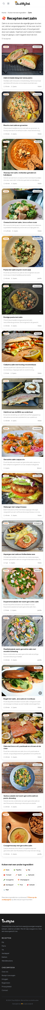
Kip (27, 870)
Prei (20, 885)
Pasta (4, 946)
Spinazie (30, 875)
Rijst (6, 890)
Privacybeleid (6, 986)
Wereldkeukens (7, 961)
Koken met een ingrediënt (17, 13)
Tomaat (7, 875)
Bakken (4, 957)
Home (4, 13)
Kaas (6, 870)
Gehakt (31, 885)
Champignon (23, 880)
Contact (5, 990)
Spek (19, 875)
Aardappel (8, 885)
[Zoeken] (4, 3)
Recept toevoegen (8, 975)
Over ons (5, 972)
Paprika (17, 870)
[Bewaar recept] (40, 72)
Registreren (6, 983)
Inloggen (5, 979)
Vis (3, 950)
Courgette (8, 880)
